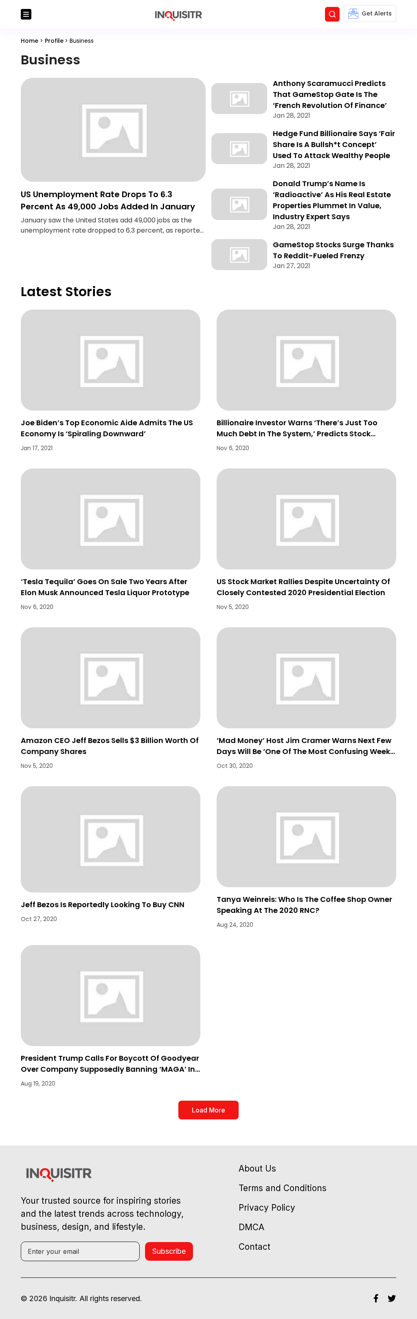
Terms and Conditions (283, 1188)
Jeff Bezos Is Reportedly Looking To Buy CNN (102, 904)
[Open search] (332, 14)
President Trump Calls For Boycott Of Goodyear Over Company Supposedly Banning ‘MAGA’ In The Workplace (110, 1069)
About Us (257, 1168)
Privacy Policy (267, 1207)
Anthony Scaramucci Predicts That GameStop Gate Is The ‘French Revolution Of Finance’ (330, 94)
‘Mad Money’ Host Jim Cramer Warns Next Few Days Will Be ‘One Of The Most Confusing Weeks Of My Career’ (305, 751)
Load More (208, 1110)
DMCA (251, 1227)
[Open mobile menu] (26, 14)
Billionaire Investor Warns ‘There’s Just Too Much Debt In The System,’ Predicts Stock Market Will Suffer (297, 434)
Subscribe (169, 1251)
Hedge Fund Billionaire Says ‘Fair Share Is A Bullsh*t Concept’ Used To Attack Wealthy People (334, 144)
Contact (254, 1247)
